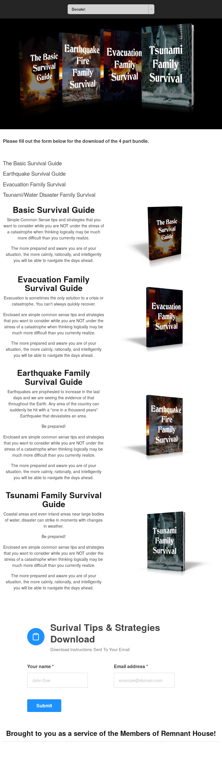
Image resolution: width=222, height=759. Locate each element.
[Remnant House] (111, 73)
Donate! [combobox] (78, 9)
